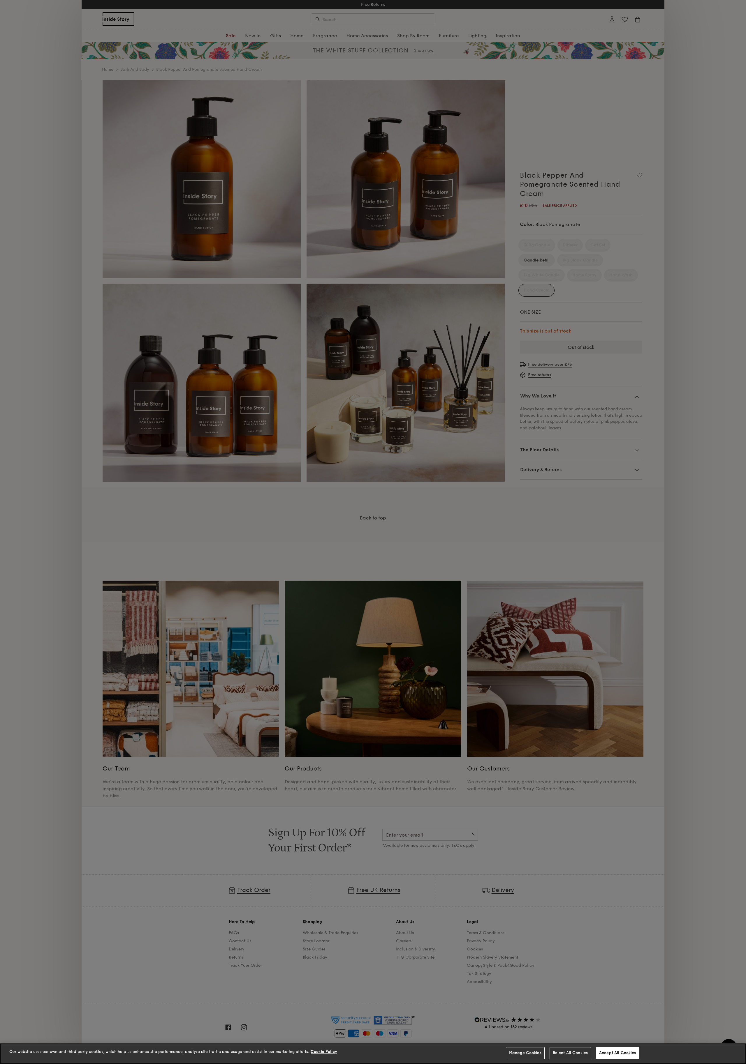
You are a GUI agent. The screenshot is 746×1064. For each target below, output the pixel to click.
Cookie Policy (324, 1051)
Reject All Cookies (570, 1053)
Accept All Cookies (617, 1053)
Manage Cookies (525, 1053)
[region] (373, 1053)
